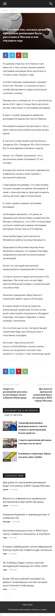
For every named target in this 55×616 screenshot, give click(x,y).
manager (6, 522)
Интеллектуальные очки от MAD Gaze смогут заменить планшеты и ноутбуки (26, 532)
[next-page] (9, 467)
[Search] (51, 4)
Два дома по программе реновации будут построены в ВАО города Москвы (42, 394)
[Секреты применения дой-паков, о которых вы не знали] (10, 443)
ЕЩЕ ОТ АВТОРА (13, 415)
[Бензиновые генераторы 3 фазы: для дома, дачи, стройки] (10, 457)
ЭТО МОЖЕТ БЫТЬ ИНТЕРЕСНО (21, 410)
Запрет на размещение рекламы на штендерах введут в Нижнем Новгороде (15, 393)
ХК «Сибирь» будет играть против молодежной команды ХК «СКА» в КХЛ (25, 564)
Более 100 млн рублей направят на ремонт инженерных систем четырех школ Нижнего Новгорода (25, 582)
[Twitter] (12, 55)
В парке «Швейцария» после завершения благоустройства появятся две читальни (27, 548)
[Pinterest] (18, 55)
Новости (13, 10)
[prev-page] (4, 467)
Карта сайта (27, 604)
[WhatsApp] (25, 55)
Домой (4, 10)
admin (5, 489)
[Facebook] (5, 55)
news (5, 538)
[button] (4, 4)
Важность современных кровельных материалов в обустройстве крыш (24, 500)
